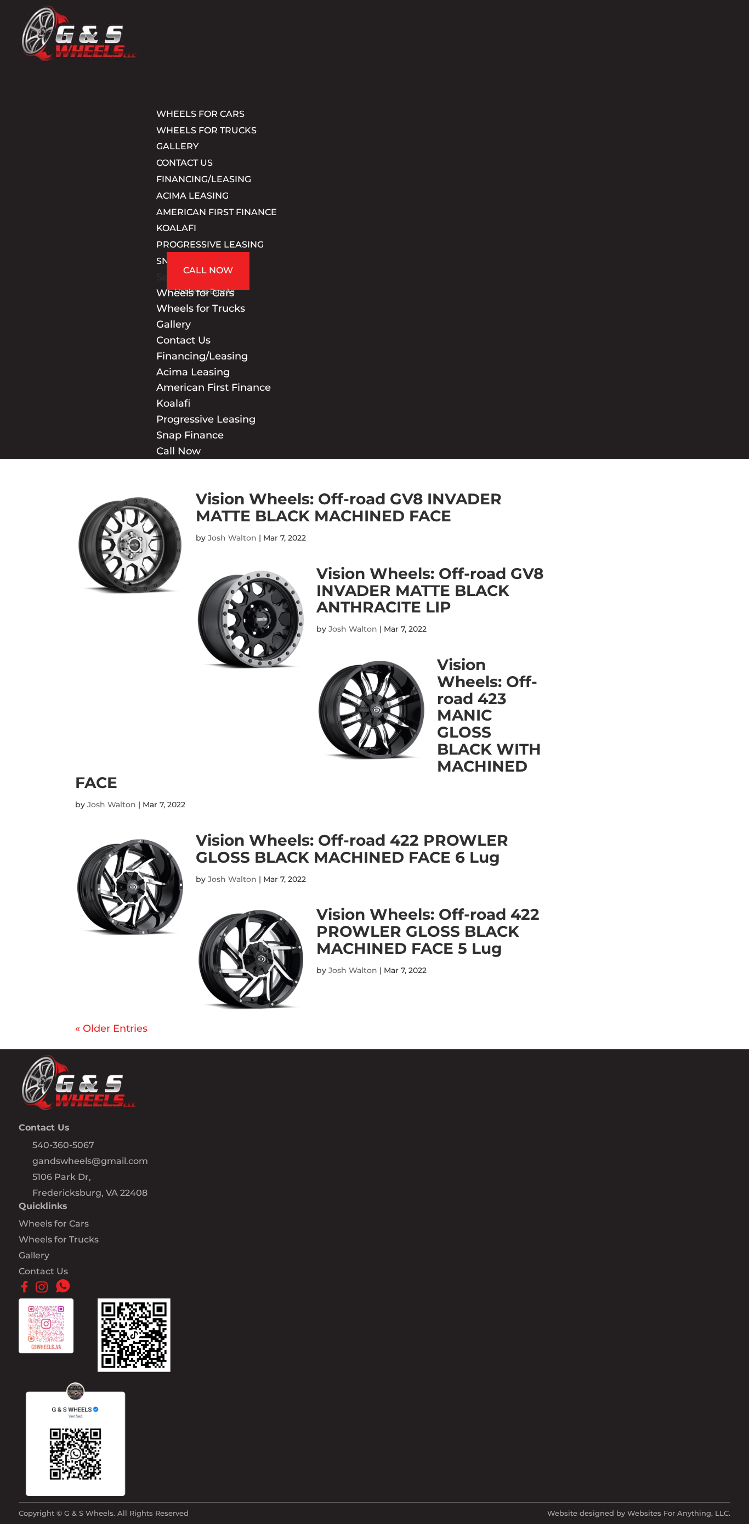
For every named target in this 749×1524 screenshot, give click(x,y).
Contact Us (183, 340)
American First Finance (216, 212)
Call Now (208, 270)
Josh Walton (232, 538)
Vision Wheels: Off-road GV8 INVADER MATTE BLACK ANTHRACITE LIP (429, 590)
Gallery (173, 324)
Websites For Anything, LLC (678, 1513)
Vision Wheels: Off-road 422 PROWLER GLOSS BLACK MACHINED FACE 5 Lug (428, 931)
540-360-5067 (63, 1145)
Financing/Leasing (202, 356)
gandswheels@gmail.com (90, 1161)
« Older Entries (111, 1028)
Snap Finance (190, 435)
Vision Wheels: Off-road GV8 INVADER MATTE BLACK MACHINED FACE (349, 507)
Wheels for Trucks (206, 130)
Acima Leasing (192, 195)
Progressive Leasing (210, 244)
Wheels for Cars (54, 1223)
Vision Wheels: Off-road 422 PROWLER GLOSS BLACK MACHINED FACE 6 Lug (352, 849)
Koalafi (176, 228)
